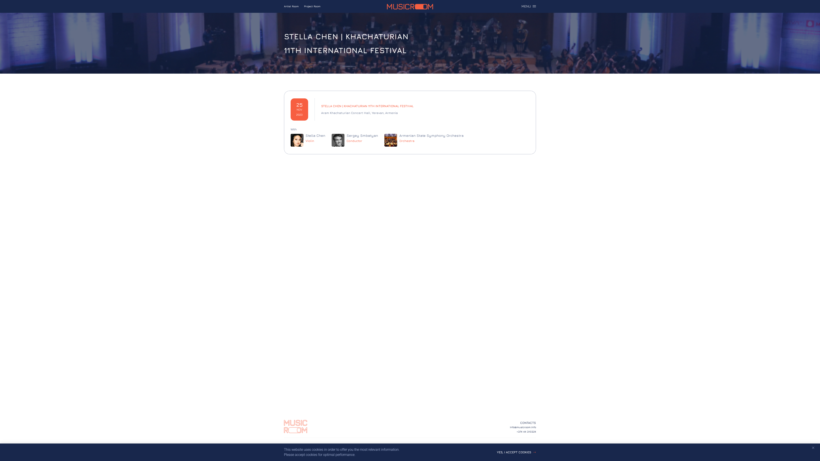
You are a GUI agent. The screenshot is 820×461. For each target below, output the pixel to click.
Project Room (312, 6)
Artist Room (291, 6)
